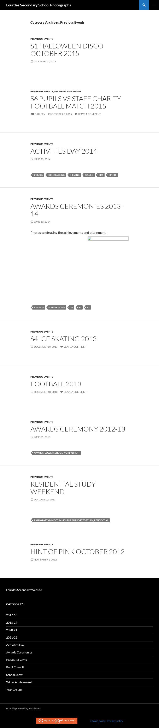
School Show (14, 674)
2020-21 (11, 630)
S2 (80, 307)
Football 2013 (55, 384)
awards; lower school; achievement (57, 452)
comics (38, 175)
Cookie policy (98, 721)
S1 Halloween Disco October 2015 (66, 50)
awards (39, 307)
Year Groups (14, 689)
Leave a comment (89, 114)
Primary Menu (154, 5)
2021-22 (11, 637)
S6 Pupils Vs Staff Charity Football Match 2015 (75, 102)
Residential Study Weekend (63, 488)
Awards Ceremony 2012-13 (77, 429)
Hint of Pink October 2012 (77, 551)
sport (112, 175)
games (89, 175)
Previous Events (41, 38)
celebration (57, 307)
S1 (71, 307)
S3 (88, 307)
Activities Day (15, 645)
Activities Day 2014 (63, 151)
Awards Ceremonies (19, 652)
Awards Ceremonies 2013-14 (76, 210)
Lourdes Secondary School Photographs (38, 5)
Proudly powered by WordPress (23, 708)
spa (101, 175)
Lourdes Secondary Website (24, 590)
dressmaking (56, 175)
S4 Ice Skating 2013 (63, 338)
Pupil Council (15, 667)
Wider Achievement (67, 91)
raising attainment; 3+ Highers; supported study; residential (71, 520)
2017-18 (11, 615)
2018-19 (11, 622)
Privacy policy (115, 721)
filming (75, 175)
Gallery (40, 114)
